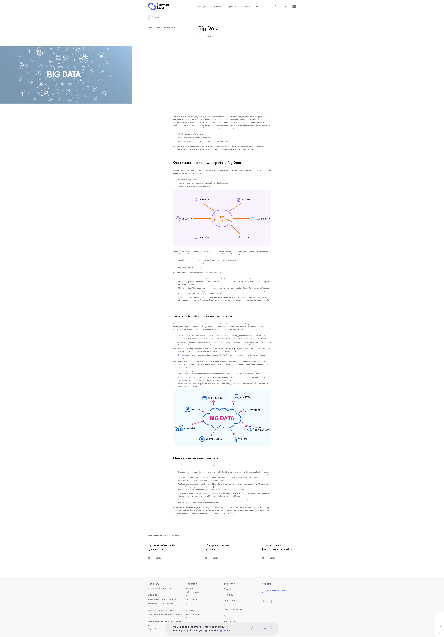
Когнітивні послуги (192, 618)
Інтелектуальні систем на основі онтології (163, 599)
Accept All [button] (261, 629)
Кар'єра (266, 583)
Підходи (228, 594)
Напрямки (230, 6)
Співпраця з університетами (234, 609)
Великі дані (190, 610)
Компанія (229, 600)
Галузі (256, 6)
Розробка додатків (154, 629)
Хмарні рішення (191, 599)
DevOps (188, 603)
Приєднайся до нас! (276, 591)
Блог (150, 28)
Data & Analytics (166, 28)
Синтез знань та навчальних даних (160, 603)
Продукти (202, 6)
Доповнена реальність (194, 614)
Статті (227, 616)
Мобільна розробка (193, 592)
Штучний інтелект (192, 588)
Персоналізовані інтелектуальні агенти (162, 607)
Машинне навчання (186, 377)
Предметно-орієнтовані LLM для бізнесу (162, 610)
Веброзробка (190, 596)
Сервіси (216, 6)
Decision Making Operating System (160, 588)
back (156, 18)
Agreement (225, 630)
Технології (245, 6)
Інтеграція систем (192, 607)
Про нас (227, 606)
